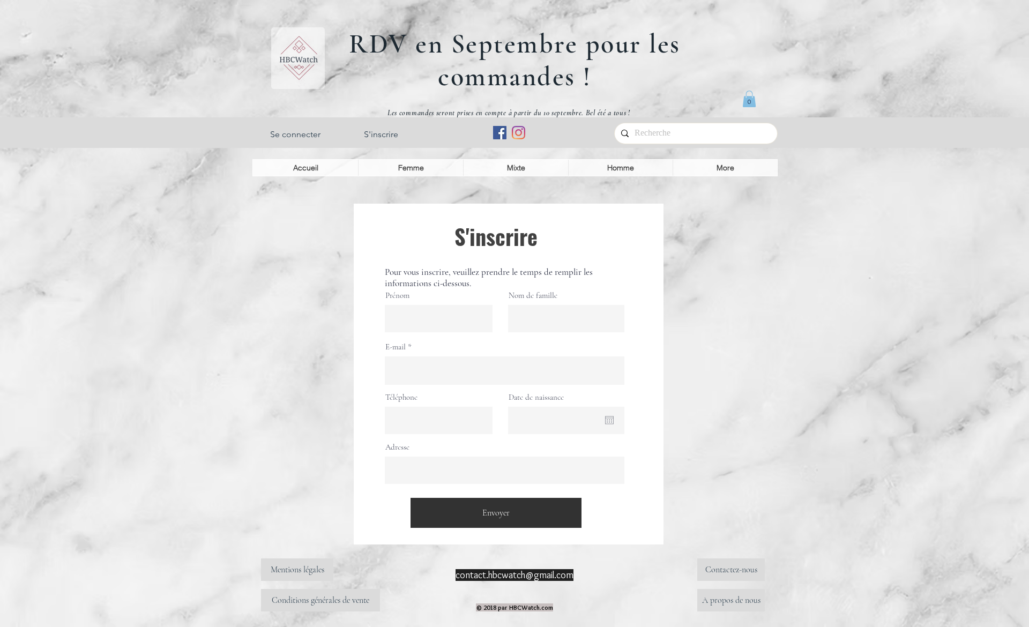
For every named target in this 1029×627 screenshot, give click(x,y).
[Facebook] (499, 132)
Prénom (397, 296)
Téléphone (401, 397)
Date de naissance (536, 397)
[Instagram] (518, 132)
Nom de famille (533, 296)
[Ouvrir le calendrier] (609, 420)
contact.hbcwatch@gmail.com (514, 575)
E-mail (395, 347)
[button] (749, 99)
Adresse (397, 447)
